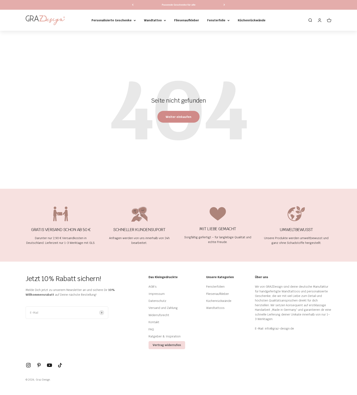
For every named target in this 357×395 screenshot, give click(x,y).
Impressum (157, 294)
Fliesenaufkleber (186, 20)
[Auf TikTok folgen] (60, 365)
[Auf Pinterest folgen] (39, 365)
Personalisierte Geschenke (112, 20)
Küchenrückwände (251, 20)
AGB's (153, 286)
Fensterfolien (215, 286)
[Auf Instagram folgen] (28, 365)
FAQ (151, 329)
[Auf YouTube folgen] (49, 365)
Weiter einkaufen (178, 117)
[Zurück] (132, 5)
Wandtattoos (215, 308)
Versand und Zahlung (163, 308)
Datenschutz (157, 301)
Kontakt (154, 322)
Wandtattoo (153, 20)
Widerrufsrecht (159, 315)
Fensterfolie (216, 20)
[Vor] (224, 5)
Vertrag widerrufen (167, 345)
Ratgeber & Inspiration (165, 336)
